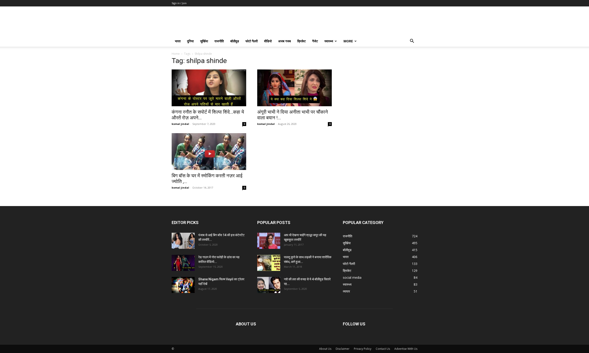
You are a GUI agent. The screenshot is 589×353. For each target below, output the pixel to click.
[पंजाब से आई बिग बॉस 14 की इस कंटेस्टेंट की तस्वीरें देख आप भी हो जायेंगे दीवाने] (183, 241)
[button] (411, 41)
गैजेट (315, 41)
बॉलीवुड (234, 41)
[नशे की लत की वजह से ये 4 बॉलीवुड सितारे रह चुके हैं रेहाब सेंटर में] (268, 285)
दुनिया (190, 41)
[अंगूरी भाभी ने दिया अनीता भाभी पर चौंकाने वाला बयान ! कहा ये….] (294, 87)
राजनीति (219, 41)
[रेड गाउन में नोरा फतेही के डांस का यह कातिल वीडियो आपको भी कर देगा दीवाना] (183, 263)
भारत (178, 41)
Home (176, 54)
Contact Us (383, 349)
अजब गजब (284, 41)
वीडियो (268, 41)
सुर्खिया (204, 41)
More (348, 41)
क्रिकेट (301, 41)
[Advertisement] (380, 87)
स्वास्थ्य (328, 41)
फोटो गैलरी (251, 41)
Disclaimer (342, 349)
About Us (325, 349)
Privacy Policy (362, 349)
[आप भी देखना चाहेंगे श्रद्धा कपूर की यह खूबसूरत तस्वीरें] (268, 241)
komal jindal (180, 124)
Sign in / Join (179, 3)
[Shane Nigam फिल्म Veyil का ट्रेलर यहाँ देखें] (183, 285)
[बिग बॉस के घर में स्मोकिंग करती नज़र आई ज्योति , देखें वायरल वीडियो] (209, 151)
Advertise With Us (405, 349)
